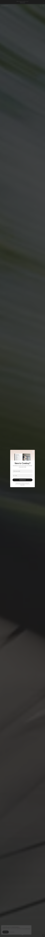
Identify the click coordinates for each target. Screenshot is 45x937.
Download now (22, 480)
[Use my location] (13, 475)
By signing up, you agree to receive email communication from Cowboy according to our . (22, 484)
